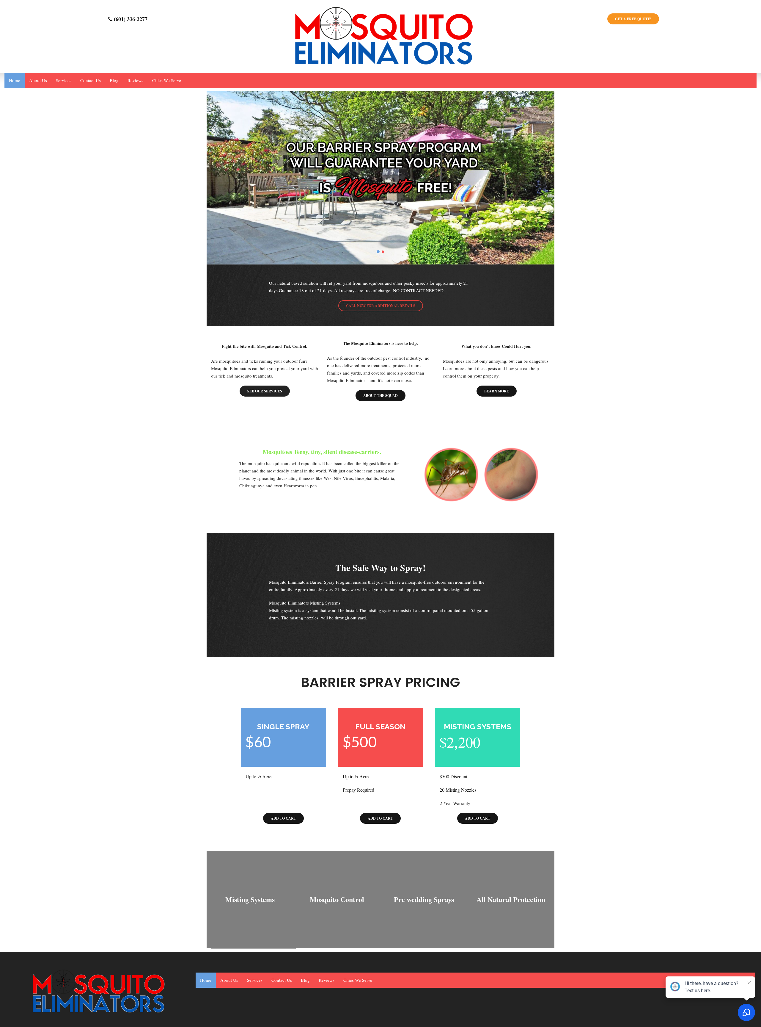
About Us (38, 80)
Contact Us (90, 80)
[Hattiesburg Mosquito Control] (380, 35)
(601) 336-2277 (129, 19)
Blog (114, 80)
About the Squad (380, 395)
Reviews (135, 80)
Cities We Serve (166, 80)
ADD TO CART (283, 818)
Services (63, 80)
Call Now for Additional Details (380, 305)
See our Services (264, 391)
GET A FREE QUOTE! (633, 18)
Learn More (496, 391)
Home (14, 80)
